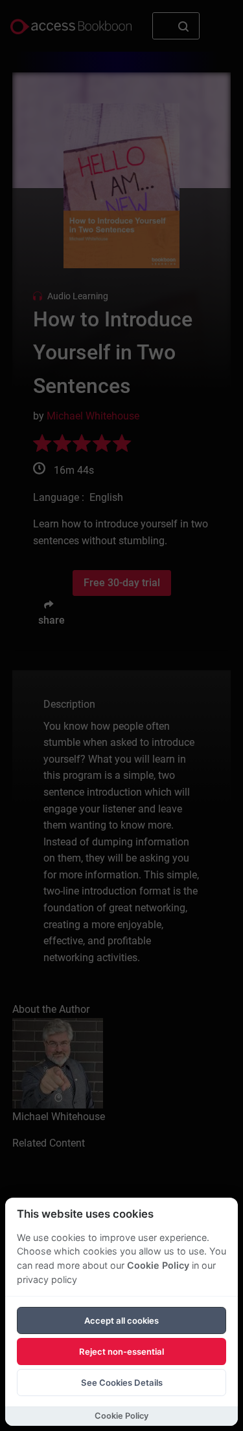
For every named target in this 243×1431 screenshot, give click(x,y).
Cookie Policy (158, 1265)
